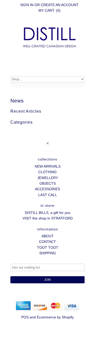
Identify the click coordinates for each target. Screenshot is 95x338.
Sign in (26, 5)
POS (25, 317)
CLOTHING (47, 172)
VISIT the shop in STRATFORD (48, 218)
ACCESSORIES (47, 189)
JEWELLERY (47, 178)
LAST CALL (47, 195)
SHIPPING (47, 253)
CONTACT (47, 242)
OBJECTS (48, 183)
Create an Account (60, 5)
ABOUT (48, 236)
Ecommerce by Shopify (55, 317)
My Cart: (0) (50, 10)
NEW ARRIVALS (48, 166)
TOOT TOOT (47, 247)
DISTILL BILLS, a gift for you (47, 213)
